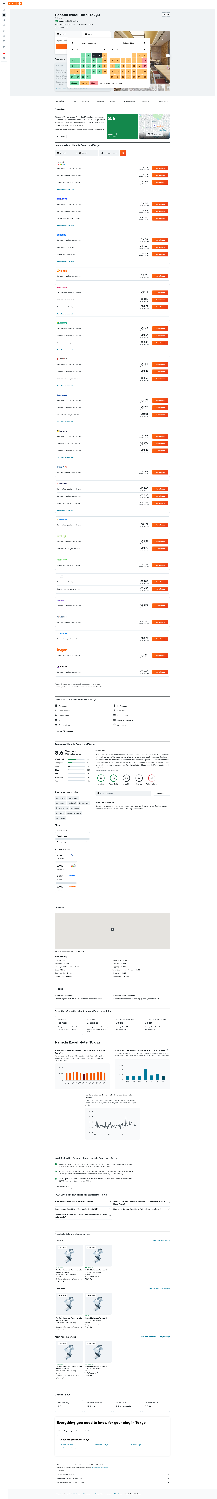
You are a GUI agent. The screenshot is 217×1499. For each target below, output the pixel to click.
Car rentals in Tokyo (66, 1445)
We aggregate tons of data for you (70, 1478)
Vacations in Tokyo (101, 1445)
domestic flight (84, 803)
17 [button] (94, 66)
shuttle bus (75, 808)
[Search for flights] (4, 10)
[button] (3, 3)
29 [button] (83, 77)
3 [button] (93, 55)
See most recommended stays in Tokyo (155, 1337)
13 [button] (72, 66)
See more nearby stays (161, 1240)
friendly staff (72, 803)
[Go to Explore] (4, 31)
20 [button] (72, 71)
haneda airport (73, 798)
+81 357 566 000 (61, 27)
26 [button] (105, 71)
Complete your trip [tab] (65, 1431)
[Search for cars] (4, 20)
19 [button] (105, 66)
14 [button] (78, 66)
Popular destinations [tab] (83, 1431)
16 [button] (88, 66)
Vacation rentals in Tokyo (68, 1448)
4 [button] (99, 55)
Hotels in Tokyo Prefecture (103, 1494)
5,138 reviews (73, 21)
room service (60, 818)
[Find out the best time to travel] (4, 40)
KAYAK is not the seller (66, 1474)
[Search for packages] (4, 24)
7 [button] (77, 60)
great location (60, 798)
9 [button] (88, 60)
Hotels (68, 1494)
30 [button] (88, 77)
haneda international (74, 813)
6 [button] (72, 60)
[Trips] (4, 47)
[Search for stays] (4, 15)
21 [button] (78, 71)
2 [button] (88, 55)
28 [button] (78, 77)
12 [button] (105, 60)
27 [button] (72, 77)
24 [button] (94, 71)
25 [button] (99, 71)
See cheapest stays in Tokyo (159, 1288)
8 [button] (83, 60)
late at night (60, 813)
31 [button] (145, 77)
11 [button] (99, 60)
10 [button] (94, 60)
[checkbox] (66, 857)
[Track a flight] (4, 36)
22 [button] (83, 71)
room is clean (60, 803)
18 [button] (99, 66)
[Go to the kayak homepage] (15, 3)
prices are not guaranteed (100, 1467)
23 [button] (88, 71)
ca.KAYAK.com (59, 1494)
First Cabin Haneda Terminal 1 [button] (96, 1270)
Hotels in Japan (87, 1494)
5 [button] (104, 55)
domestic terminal (62, 808)
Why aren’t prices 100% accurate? (70, 1482)
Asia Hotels (76, 1494)
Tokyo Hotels (118, 1494)
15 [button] (83, 66)
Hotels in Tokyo (136, 1445)
